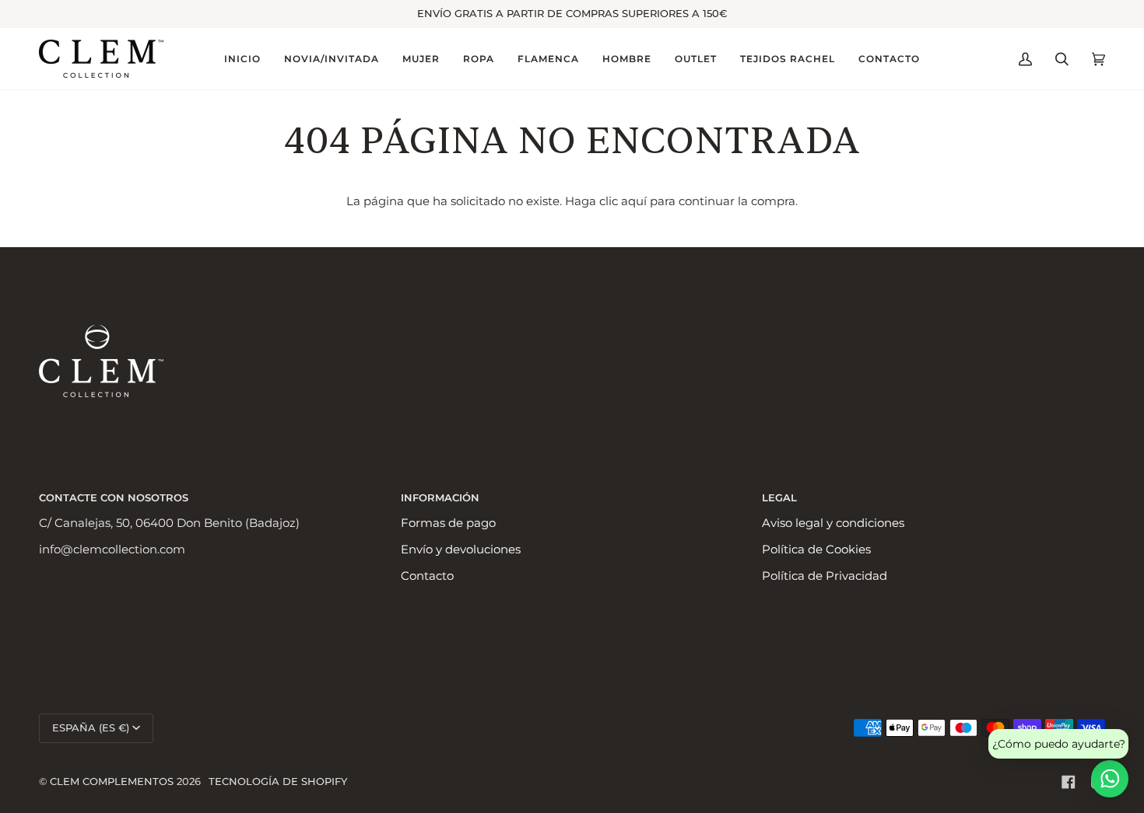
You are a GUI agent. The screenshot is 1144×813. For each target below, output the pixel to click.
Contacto (427, 576)
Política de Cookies (816, 550)
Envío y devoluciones (461, 550)
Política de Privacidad (824, 576)
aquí (634, 201)
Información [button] (440, 498)
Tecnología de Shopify (278, 781)
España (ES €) (90, 728)
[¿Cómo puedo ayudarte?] (1109, 778)
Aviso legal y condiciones (833, 523)
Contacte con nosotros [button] (113, 498)
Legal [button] (779, 498)
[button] (331, 58)
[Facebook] (1069, 782)
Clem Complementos (112, 781)
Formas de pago (448, 523)
